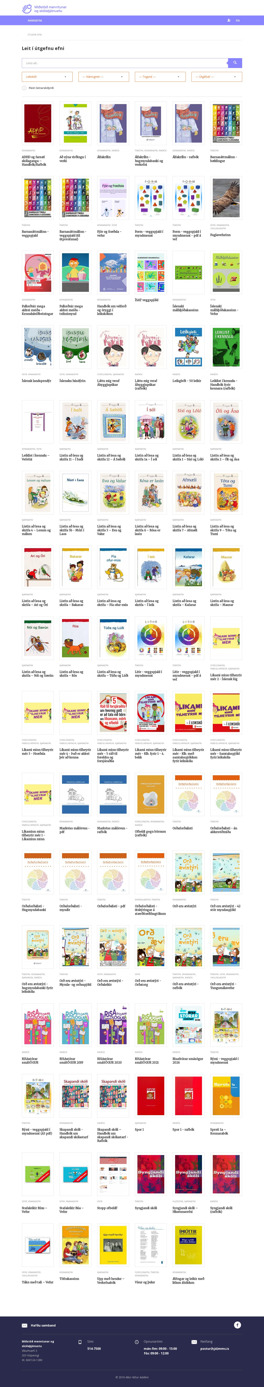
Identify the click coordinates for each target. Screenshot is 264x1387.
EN (238, 20)
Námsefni (35, 20)
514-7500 (94, 1349)
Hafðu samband (43, 1325)
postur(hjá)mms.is (214, 1349)
